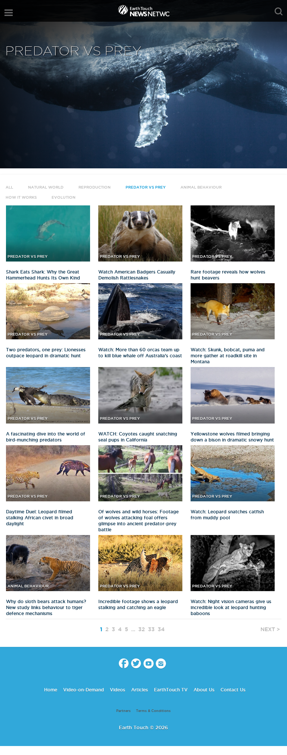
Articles (139, 689)
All (9, 187)
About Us (204, 689)
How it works (21, 197)
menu (8, 12)
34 (161, 629)
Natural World (46, 187)
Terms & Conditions (153, 711)
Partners (123, 711)
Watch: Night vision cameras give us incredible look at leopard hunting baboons (231, 607)
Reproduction (94, 187)
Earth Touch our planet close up (143, 11)
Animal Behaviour (201, 187)
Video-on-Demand (83, 689)
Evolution (63, 197)
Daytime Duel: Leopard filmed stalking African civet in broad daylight (39, 517)
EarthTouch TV (171, 689)
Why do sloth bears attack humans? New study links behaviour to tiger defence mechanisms (46, 607)
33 (151, 629)
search (279, 11)
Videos (117, 689)
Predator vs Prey (146, 187)
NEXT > (270, 629)
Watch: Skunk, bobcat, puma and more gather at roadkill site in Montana (228, 355)
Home (50, 689)
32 (141, 629)
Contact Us (233, 689)
